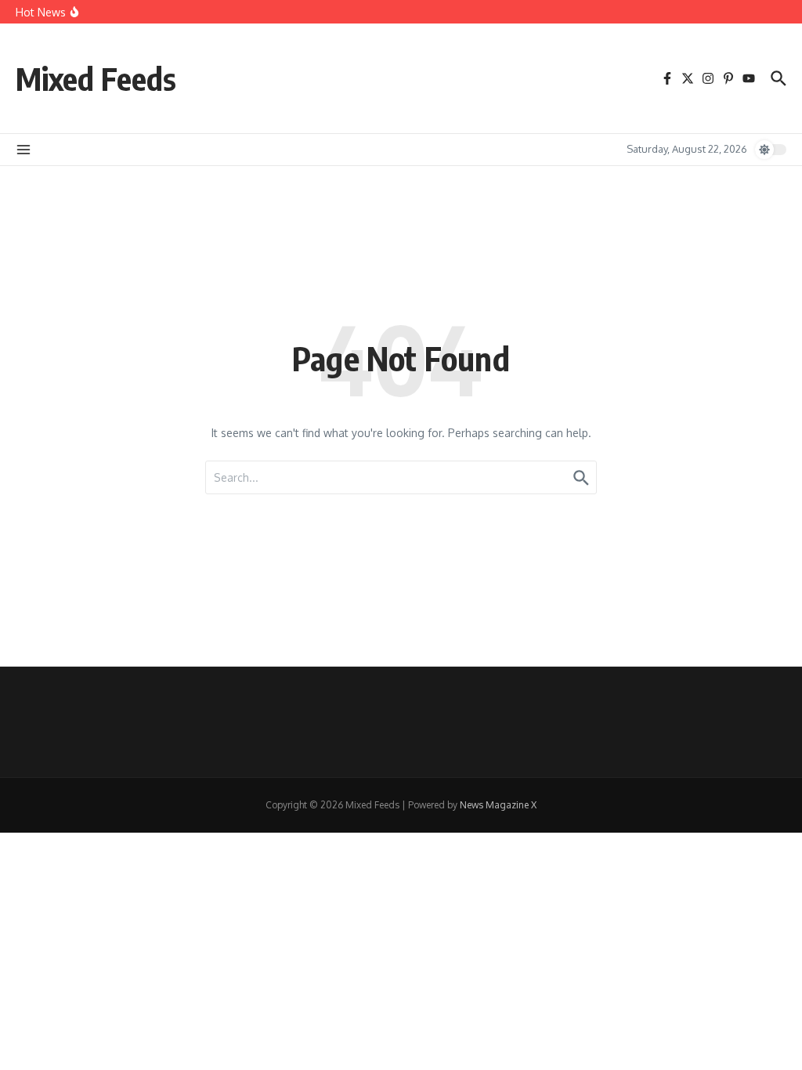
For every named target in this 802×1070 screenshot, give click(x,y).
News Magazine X (498, 805)
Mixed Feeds (96, 78)
